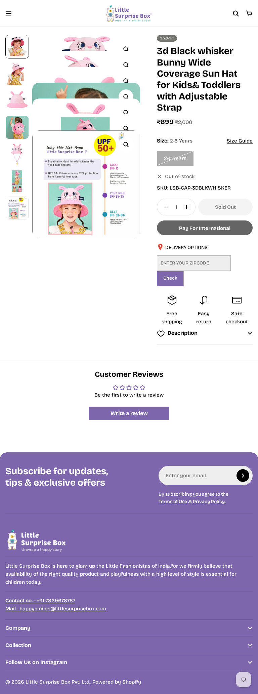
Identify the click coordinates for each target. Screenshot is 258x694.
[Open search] (236, 13)
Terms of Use (173, 501)
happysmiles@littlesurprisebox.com (55, 609)
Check (170, 278)
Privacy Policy (209, 501)
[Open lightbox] (126, 49)
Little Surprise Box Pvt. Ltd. (58, 682)
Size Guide (240, 141)
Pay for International (204, 228)
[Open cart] (249, 13)
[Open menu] (8, 13)
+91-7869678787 (40, 601)
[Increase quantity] (188, 207)
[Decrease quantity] (164, 207)
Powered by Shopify (116, 682)
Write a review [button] (129, 413)
